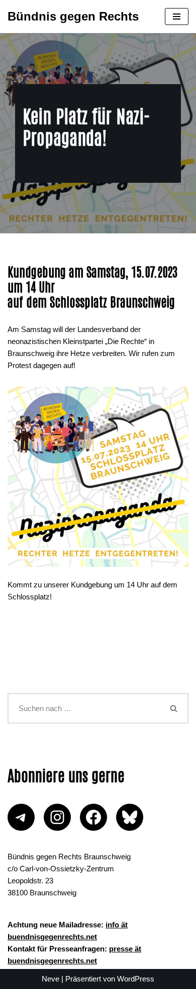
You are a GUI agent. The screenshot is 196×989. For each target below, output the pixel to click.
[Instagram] (57, 817)
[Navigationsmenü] (176, 16)
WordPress (135, 978)
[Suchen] (174, 708)
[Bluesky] (129, 817)
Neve (50, 978)
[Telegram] (21, 817)
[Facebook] (93, 817)
